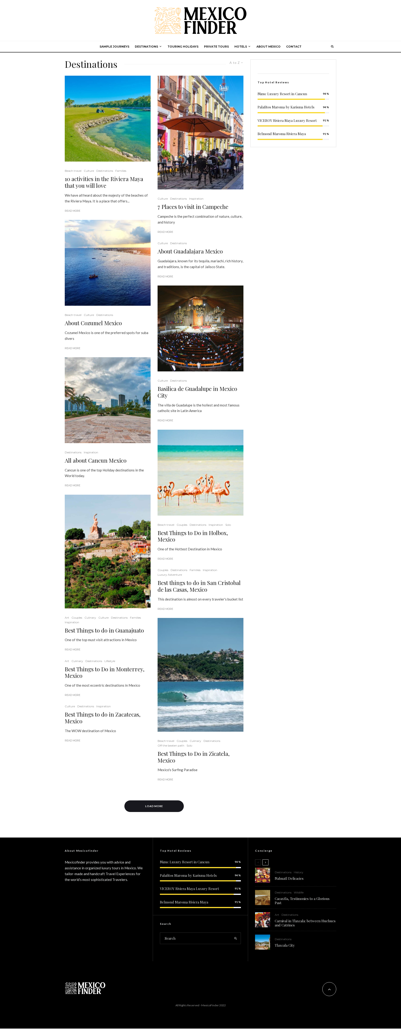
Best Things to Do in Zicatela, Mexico (194, 757)
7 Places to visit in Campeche (193, 206)
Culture (89, 170)
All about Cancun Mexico (95, 460)
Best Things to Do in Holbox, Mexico (193, 536)
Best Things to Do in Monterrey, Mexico (104, 672)
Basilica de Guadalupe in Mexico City (197, 392)
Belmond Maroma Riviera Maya (282, 133)
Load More (154, 806)
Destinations (104, 170)
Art (67, 617)
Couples (76, 617)
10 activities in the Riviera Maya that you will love (104, 182)
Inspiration (91, 452)
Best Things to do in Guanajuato (104, 630)
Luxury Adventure (170, 574)
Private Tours (216, 46)
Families (120, 170)
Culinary (90, 617)
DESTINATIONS (146, 46)
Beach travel (73, 170)
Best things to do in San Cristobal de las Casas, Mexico (199, 586)
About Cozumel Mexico (93, 323)
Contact (293, 46)
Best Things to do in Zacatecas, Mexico (102, 717)
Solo (228, 524)
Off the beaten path (171, 745)
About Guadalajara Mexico (190, 251)
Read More (72, 210)
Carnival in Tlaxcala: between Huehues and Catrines (305, 923)
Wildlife (299, 892)
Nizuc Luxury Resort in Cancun (282, 93)
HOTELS (240, 46)
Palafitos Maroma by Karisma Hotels (286, 107)
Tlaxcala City (285, 945)
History (298, 872)
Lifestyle (109, 661)
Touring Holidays (183, 46)
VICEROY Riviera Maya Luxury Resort (287, 120)
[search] (236, 938)
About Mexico (268, 46)
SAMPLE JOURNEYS (114, 46)
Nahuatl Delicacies (289, 878)
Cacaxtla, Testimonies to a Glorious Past (302, 900)
